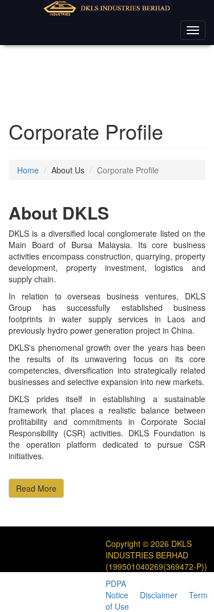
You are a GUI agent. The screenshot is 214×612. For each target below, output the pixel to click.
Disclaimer (158, 595)
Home (28, 170)
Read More (36, 488)
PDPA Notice (117, 589)
